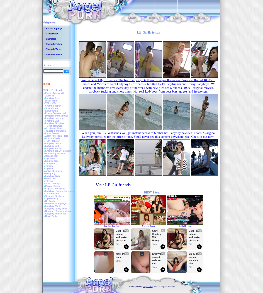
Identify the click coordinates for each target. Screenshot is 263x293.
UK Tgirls (50, 201)
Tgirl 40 (49, 168)
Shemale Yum (52, 108)
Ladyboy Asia (52, 98)
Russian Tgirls (52, 138)
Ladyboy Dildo (52, 176)
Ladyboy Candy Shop (56, 208)
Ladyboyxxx (51, 111)
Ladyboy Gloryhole (54, 123)
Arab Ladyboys (53, 183)
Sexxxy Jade (52, 161)
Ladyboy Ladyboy (54, 118)
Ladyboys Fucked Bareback (59, 191)
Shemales (51, 39)
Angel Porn (148, 286)
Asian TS (49, 95)
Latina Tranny (52, 133)
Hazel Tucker (52, 216)
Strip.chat (119, 244)
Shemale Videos (54, 54)
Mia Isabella (51, 178)
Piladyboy (50, 173)
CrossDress (52, 33)
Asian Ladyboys (54, 28)
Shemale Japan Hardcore (58, 151)
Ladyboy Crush (53, 143)
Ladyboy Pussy (53, 148)
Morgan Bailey (52, 186)
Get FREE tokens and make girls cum (121, 236)
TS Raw (49, 166)
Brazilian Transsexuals (57, 116)
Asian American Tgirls (56, 136)
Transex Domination (55, 131)
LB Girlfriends (118, 185)
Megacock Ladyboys (55, 203)
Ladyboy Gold (52, 146)
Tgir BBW (50, 158)
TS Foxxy (50, 181)
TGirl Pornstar (52, 141)
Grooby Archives (54, 128)
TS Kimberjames (53, 126)
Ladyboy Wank (52, 206)
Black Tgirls (51, 101)
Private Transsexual (55, 113)
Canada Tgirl (51, 156)
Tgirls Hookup (185, 226)
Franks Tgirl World (54, 93)
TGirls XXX (50, 103)
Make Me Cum (121, 255)
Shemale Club (52, 121)
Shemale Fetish (54, 44)
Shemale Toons (54, 49)
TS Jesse (50, 163)
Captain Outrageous (55, 188)
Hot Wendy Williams (55, 153)
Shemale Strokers (54, 196)
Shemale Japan (53, 106)
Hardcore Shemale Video (58, 211)
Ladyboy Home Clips (55, 213)
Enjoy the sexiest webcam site (157, 258)
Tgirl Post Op (51, 198)
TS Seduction (52, 193)
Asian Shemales (53, 171)
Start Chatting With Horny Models (157, 236)
